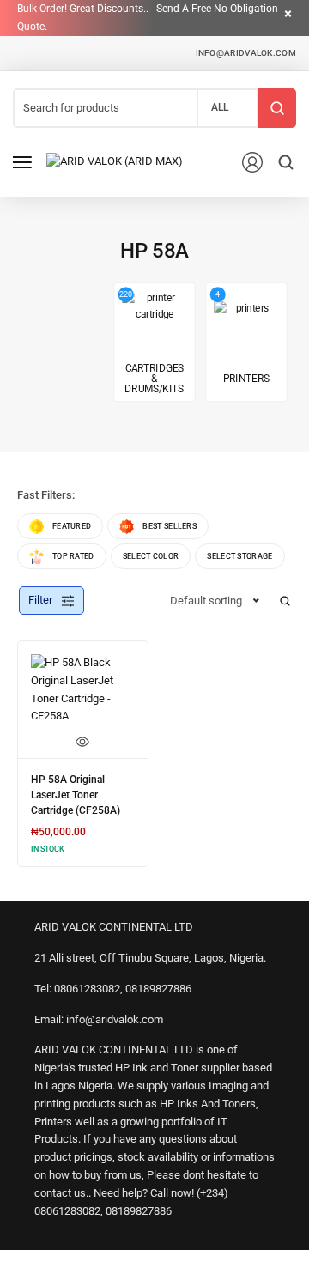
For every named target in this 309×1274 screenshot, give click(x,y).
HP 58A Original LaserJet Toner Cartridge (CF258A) (75, 795)
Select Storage (239, 556)
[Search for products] (277, 108)
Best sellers (169, 526)
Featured (71, 526)
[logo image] (114, 161)
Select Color (151, 556)
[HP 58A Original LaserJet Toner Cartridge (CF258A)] (83, 689)
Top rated (73, 556)
